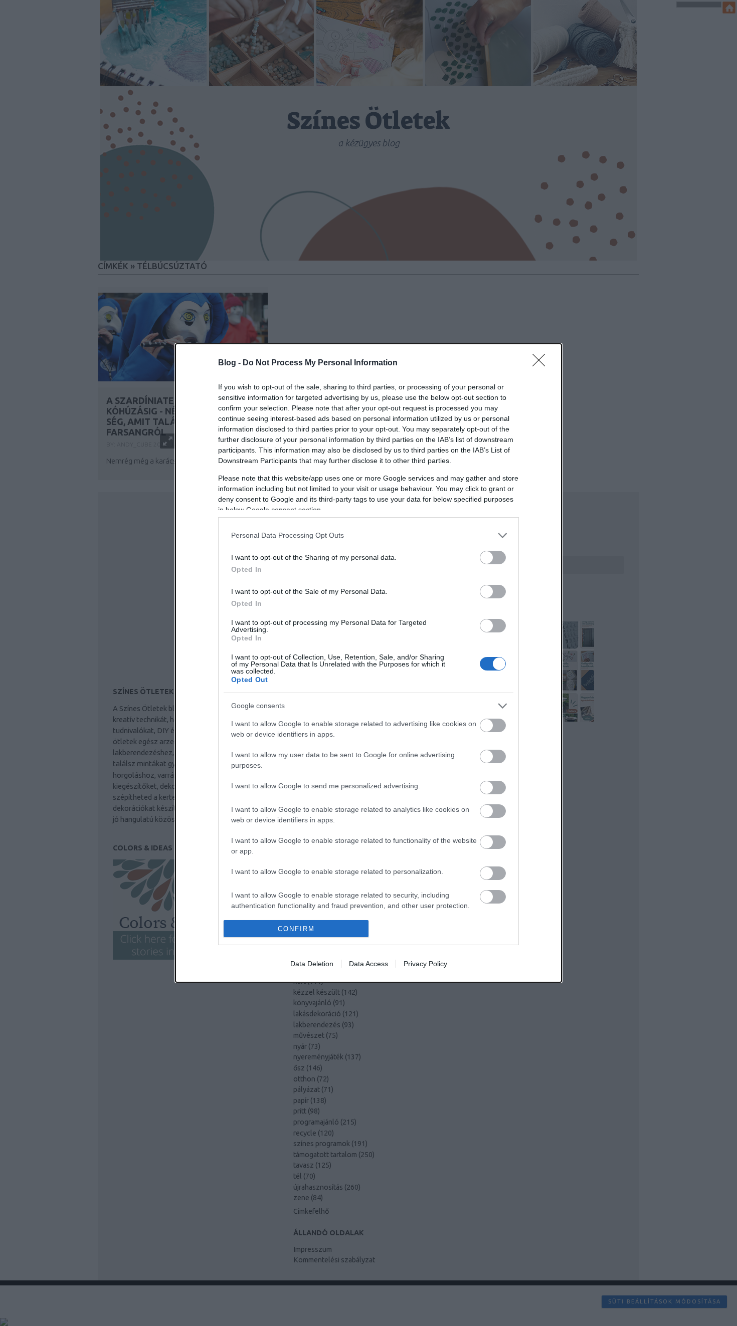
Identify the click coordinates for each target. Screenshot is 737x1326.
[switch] (493, 557)
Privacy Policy (425, 964)
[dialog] (368, 663)
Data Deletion (311, 964)
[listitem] (368, 535)
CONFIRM (296, 929)
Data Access (368, 964)
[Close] (541, 363)
